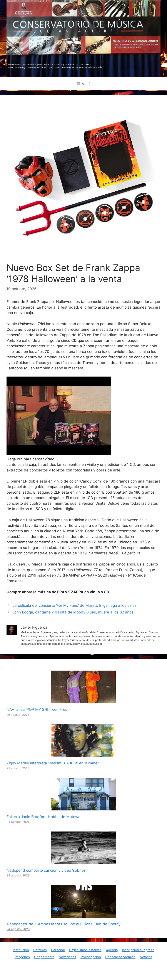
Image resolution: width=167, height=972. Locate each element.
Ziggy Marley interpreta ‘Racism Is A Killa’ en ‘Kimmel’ (53, 763)
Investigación (90, 957)
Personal (58, 950)
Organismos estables (85, 950)
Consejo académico (120, 957)
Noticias (146, 957)
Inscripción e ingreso (138, 950)
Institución (21, 950)
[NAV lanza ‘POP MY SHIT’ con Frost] (83, 700)
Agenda (112, 950)
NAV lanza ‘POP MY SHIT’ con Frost (37, 709)
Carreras (40, 950)
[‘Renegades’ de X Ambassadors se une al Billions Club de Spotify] (83, 914)
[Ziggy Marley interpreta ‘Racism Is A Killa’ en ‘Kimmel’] (83, 754)
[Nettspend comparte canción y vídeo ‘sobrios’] (83, 861)
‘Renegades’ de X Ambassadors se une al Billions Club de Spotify (63, 924)
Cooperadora (44, 957)
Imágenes (22, 957)
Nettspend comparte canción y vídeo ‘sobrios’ (46, 870)
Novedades (67, 957)
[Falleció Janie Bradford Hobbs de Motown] (83, 807)
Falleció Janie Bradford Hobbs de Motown (43, 817)
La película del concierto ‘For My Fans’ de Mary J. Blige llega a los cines (74, 605)
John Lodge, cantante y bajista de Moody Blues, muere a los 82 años (73, 612)
